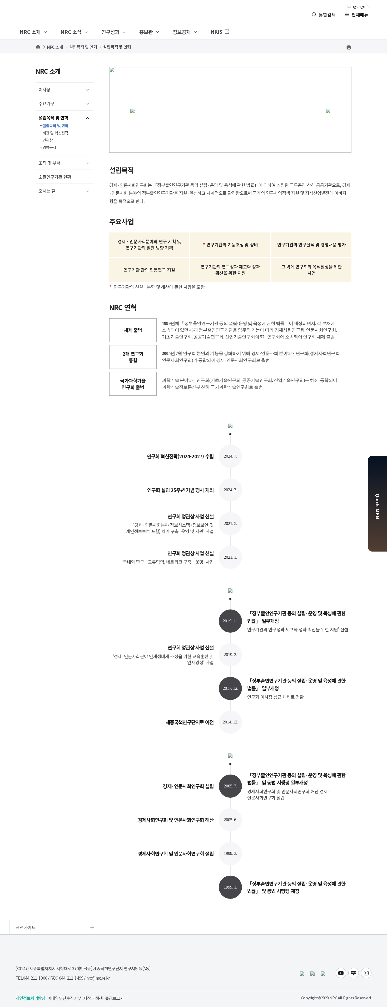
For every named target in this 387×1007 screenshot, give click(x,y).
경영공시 (49, 147)
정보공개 (182, 31)
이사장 (44, 89)
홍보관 (146, 31)
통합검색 (327, 14)
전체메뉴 (359, 14)
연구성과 (110, 31)
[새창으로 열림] (312, 973)
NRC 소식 (71, 31)
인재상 (47, 140)
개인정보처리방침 (31, 998)
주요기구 (46, 103)
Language (356, 6)
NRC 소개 (30, 31)
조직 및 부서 (49, 163)
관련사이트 (26, 927)
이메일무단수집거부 (64, 998)
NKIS (216, 31)
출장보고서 (114, 998)
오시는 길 (46, 190)
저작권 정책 (93, 998)
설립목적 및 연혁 (83, 47)
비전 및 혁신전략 (55, 133)
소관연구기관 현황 (54, 176)
